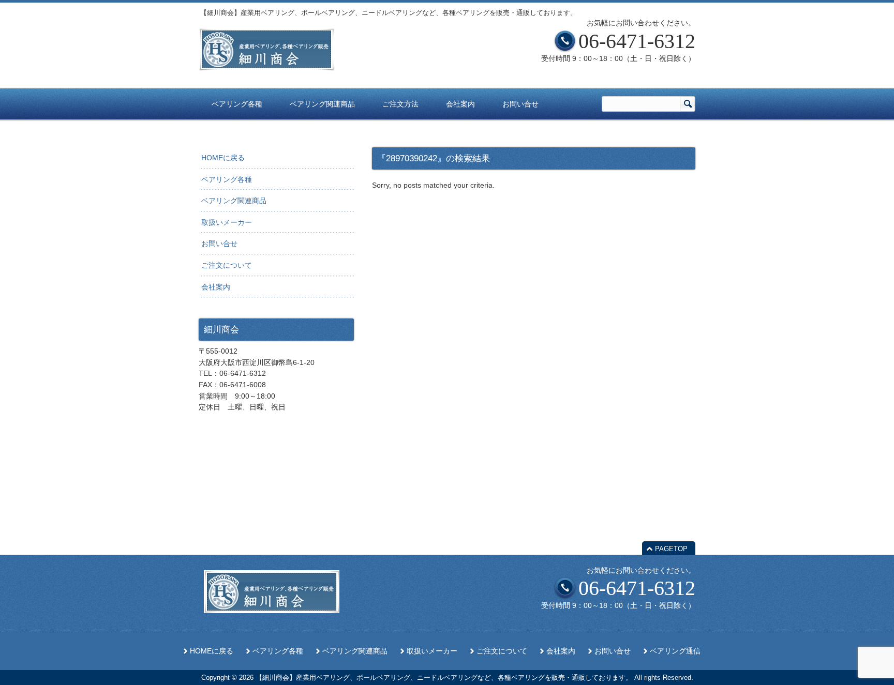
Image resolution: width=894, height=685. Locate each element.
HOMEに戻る (223, 158)
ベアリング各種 (226, 179)
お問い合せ (219, 243)
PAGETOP (671, 549)
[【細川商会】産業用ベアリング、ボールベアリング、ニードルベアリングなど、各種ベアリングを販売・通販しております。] (266, 66)
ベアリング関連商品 (233, 200)
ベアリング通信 (675, 651)
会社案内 (215, 287)
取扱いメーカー (226, 222)
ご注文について (226, 265)
